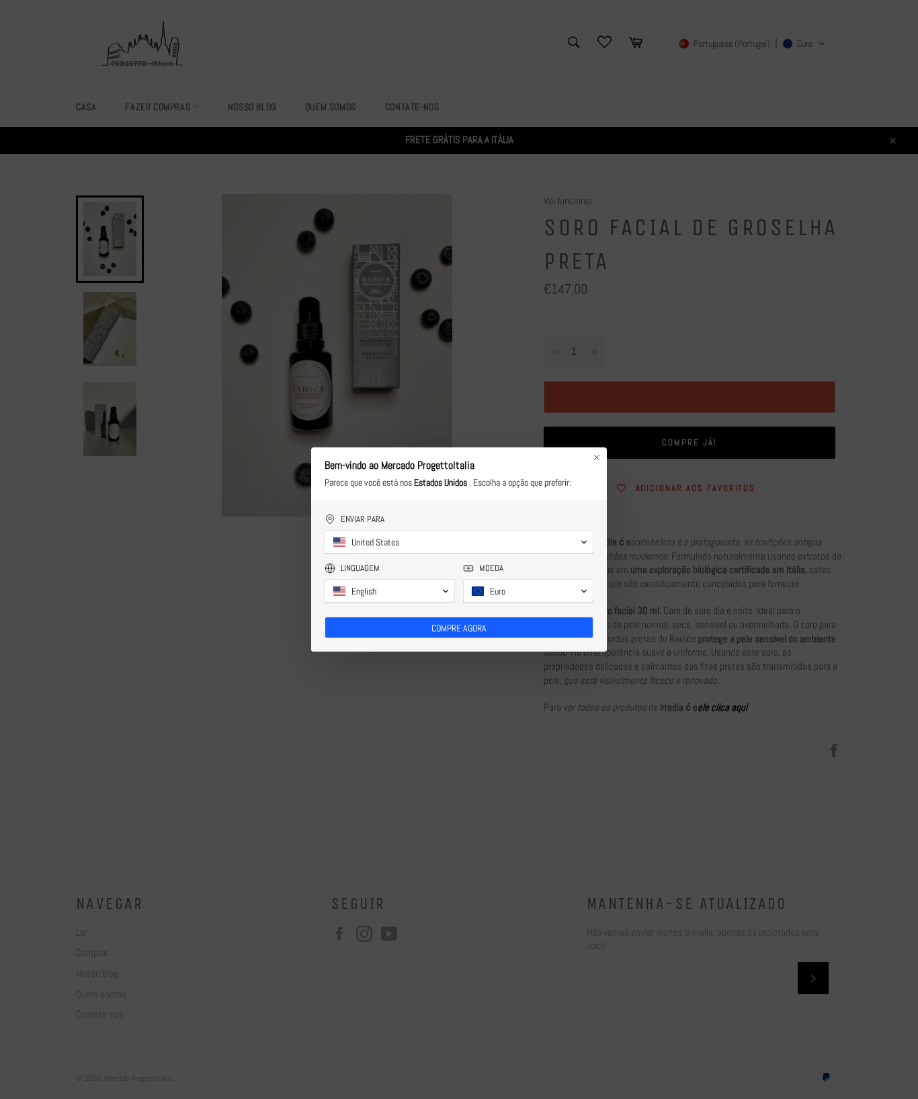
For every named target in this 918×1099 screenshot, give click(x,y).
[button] (459, 542)
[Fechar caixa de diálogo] (596, 457)
